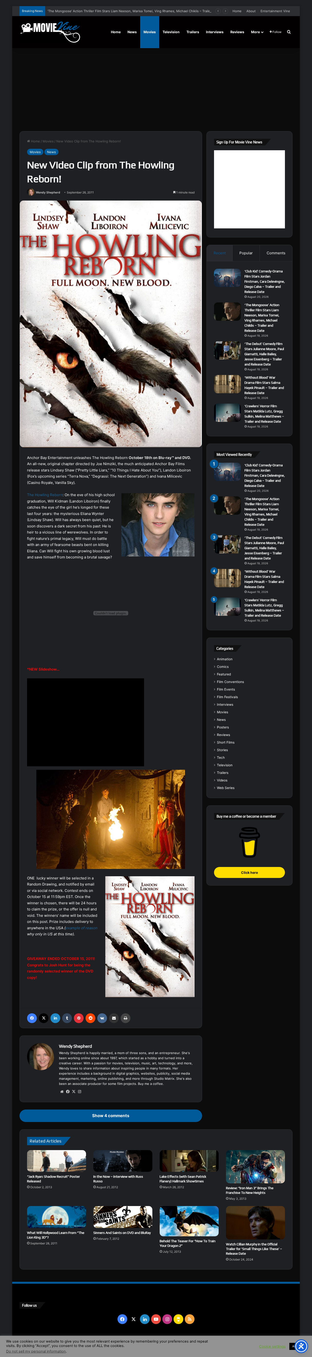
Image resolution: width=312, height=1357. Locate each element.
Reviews (237, 32)
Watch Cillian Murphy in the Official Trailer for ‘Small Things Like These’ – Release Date (254, 1248)
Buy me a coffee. (151, 1084)
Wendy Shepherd (48, 192)
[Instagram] (79, 1092)
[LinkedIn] (55, 1018)
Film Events (226, 689)
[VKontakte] (102, 1018)
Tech (221, 757)
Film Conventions (230, 682)
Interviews (215, 32)
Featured (224, 674)
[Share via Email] (114, 1018)
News (132, 32)
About (251, 11)
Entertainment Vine (275, 11)
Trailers (192, 32)
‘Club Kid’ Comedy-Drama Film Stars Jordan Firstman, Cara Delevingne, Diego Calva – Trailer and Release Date (264, 281)
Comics (223, 667)
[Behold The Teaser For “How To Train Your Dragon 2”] (189, 1221)
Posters (223, 727)
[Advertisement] (156, 89)
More (255, 32)
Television (171, 32)
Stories (222, 750)
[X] (44, 1018)
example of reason (82, 928)
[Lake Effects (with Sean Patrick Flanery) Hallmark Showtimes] (189, 1161)
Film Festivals (227, 697)
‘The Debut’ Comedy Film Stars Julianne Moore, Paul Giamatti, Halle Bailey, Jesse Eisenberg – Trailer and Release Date (264, 354)
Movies (150, 32)
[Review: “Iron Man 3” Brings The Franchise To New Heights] (255, 1167)
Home (237, 11)
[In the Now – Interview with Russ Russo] (122, 1161)
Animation (225, 659)
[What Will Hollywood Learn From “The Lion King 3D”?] (56, 1217)
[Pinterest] (79, 1018)
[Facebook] (32, 1018)
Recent (220, 253)
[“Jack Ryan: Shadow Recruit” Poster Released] (56, 1161)
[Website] (62, 1092)
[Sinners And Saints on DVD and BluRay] (122, 1217)
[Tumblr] (67, 1018)
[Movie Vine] (50, 32)
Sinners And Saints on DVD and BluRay (122, 1233)
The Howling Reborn (45, 494)
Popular (246, 253)
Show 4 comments (110, 1115)
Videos (222, 780)
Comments (276, 253)
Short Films (225, 742)
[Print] (125, 1018)
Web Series (225, 788)
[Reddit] (90, 1018)
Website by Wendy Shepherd (121, 1342)
